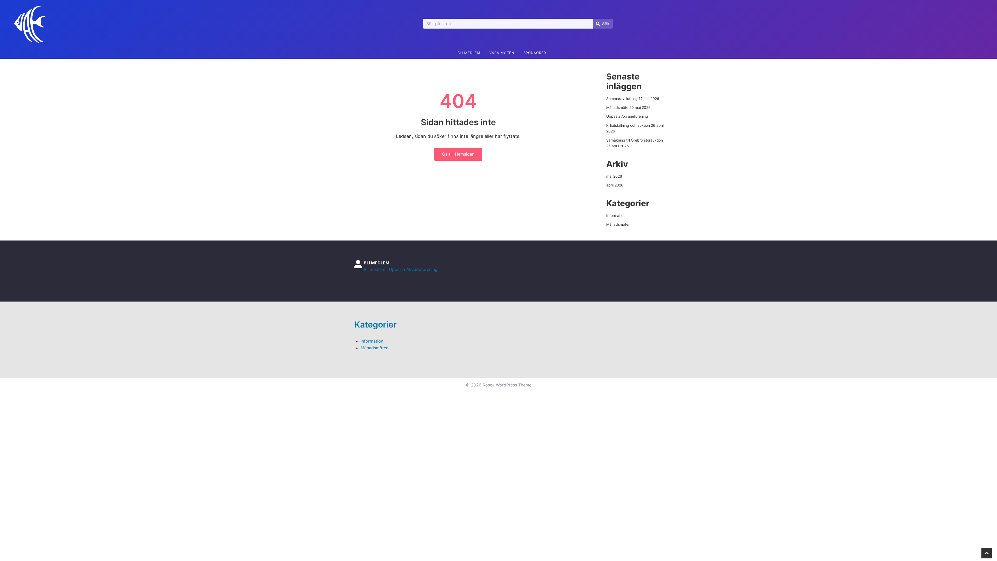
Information (615, 215)
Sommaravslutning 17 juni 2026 (632, 98)
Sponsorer (534, 53)
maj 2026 (614, 176)
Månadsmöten (618, 224)
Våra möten (501, 53)
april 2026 (614, 185)
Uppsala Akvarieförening (627, 116)
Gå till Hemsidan (458, 154)
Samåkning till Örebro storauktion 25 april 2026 (634, 143)
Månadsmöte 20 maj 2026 (628, 107)
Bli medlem (468, 53)
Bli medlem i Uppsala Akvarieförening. (401, 269)
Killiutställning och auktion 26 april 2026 (635, 128)
